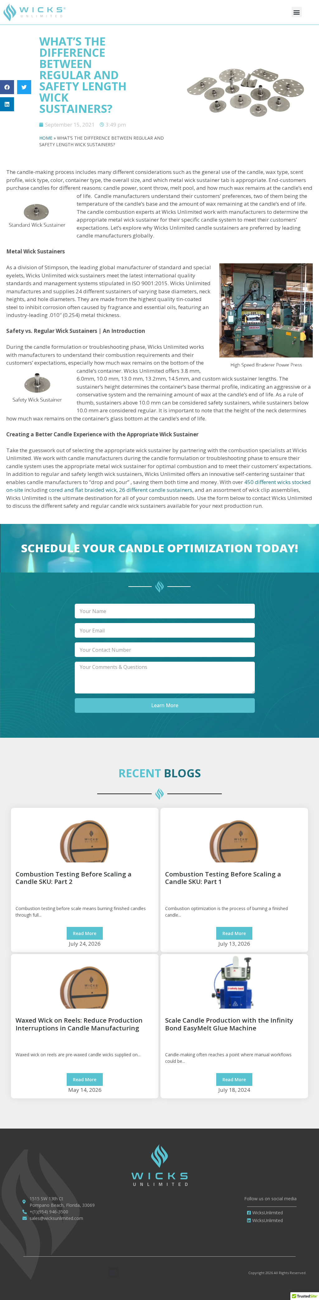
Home (45, 138)
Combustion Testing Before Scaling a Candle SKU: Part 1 (223, 878)
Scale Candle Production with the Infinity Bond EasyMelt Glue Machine (229, 1024)
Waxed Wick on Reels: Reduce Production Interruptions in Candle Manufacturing (79, 1024)
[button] (297, 12)
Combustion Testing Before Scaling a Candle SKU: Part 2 (73, 878)
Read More (84, 933)
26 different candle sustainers (155, 489)
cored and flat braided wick (82, 489)
